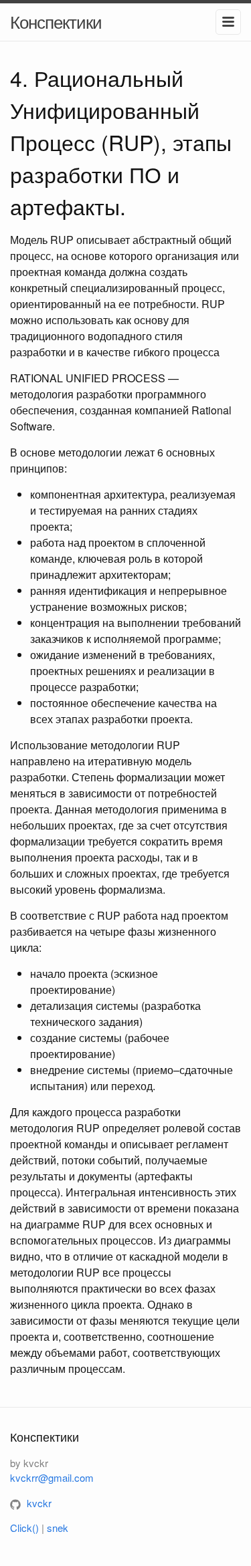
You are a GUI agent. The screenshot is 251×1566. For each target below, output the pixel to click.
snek (57, 1528)
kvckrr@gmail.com (52, 1477)
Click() (24, 1528)
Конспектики (56, 21)
